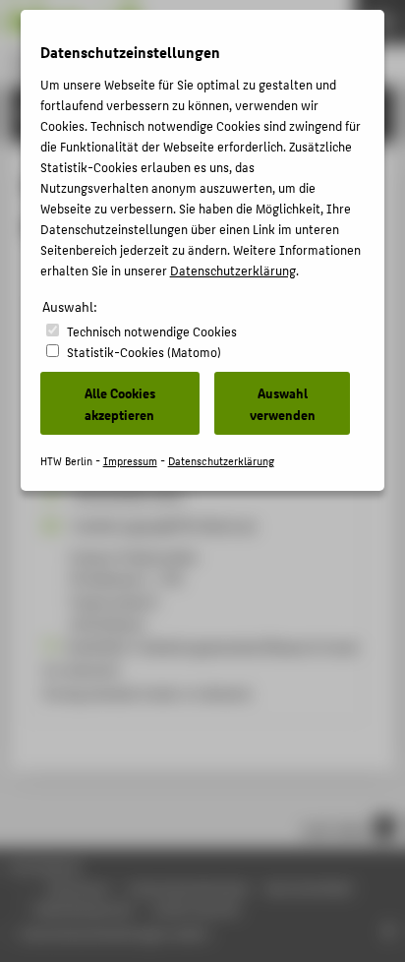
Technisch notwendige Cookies (152, 331)
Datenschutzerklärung (233, 270)
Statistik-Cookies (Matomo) (144, 351)
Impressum (130, 460)
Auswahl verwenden (283, 403)
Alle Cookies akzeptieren (120, 403)
